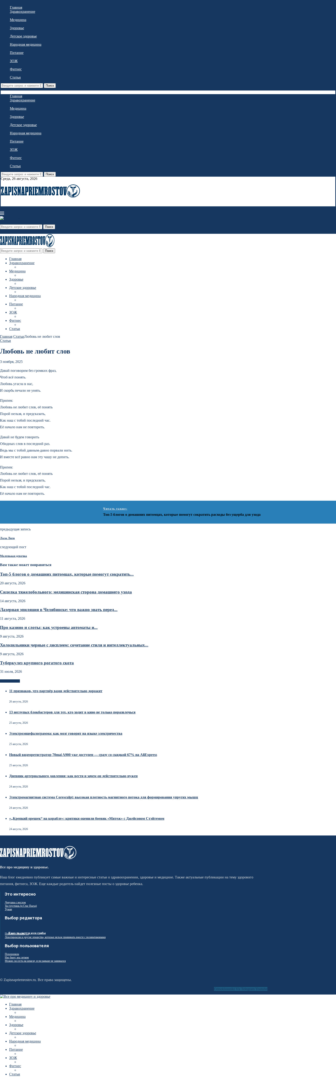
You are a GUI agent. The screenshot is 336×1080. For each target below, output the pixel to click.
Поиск (50, 85)
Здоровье (17, 28)
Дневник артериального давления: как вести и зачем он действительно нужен (73, 776)
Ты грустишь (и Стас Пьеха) (21, 905)
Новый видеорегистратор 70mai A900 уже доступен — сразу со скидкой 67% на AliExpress (83, 755)
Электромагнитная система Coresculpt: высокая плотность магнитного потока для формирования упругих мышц (103, 797)
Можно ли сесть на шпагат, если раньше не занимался (35, 961)
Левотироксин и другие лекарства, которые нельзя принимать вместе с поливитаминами (55, 937)
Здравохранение (22, 11)
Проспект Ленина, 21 (17, 933)
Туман (8, 909)
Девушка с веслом (15, 902)
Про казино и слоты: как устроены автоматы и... (49, 627)
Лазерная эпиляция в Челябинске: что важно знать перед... (58, 609)
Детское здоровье (23, 36)
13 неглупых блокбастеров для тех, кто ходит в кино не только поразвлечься (72, 712)
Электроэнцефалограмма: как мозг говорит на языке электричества (65, 733)
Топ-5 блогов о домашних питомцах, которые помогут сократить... (67, 574)
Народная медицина (25, 44)
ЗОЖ (14, 61)
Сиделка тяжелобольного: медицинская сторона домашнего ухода (66, 592)
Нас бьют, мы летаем (17, 957)
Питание (17, 53)
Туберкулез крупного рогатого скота (37, 662)
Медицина (18, 20)
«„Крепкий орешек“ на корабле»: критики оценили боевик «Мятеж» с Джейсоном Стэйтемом (86, 818)
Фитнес (16, 69)
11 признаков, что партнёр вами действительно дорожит (55, 691)
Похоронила (12, 954)
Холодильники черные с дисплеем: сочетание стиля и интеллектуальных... (74, 645)
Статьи (15, 77)
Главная (16, 7)
